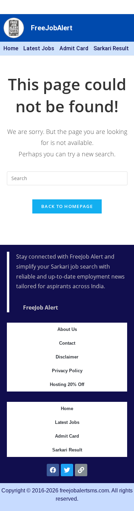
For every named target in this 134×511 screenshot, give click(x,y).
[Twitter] (67, 470)
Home (10, 48)
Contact (67, 343)
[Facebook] (53, 470)
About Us (67, 329)
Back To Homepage (67, 206)
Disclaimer (67, 356)
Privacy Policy (67, 370)
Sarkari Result (111, 48)
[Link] (81, 470)
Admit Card (73, 48)
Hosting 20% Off (67, 384)
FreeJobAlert (51, 28)
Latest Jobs (38, 48)
